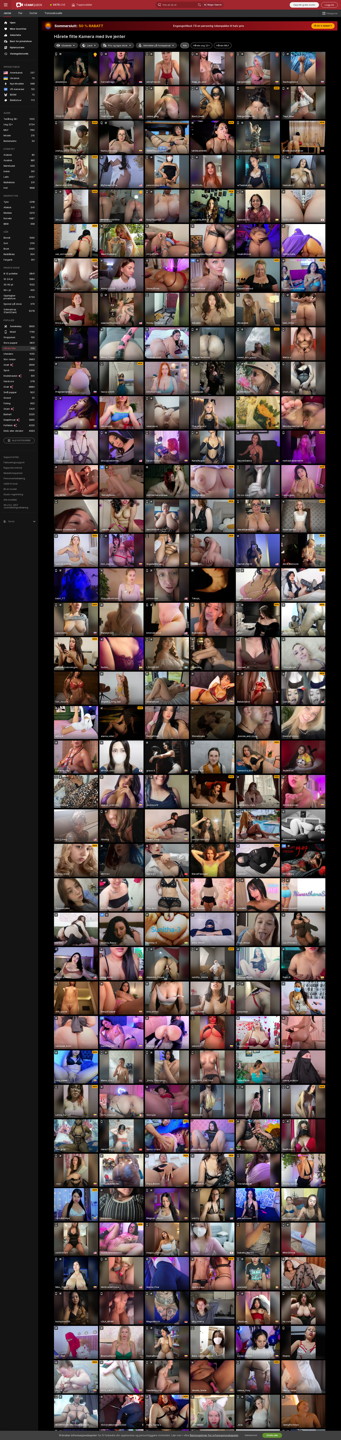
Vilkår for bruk (11, 484)
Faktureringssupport (14, 462)
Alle (185, 45)
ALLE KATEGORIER (21, 440)
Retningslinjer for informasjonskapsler (214, 1435)
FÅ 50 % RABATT (323, 26)
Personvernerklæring (14, 478)
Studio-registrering (13, 494)
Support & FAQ (11, 457)
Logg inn (329, 5)
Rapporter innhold (13, 468)
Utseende (66, 45)
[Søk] (199, 4)
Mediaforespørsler (13, 473)
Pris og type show (118, 45)
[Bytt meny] (5, 5)
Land (89, 45)
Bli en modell (10, 489)
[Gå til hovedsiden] (29, 5)
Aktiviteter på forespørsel (156, 45)
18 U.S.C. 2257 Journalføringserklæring (16, 506)
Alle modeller (10, 500)
